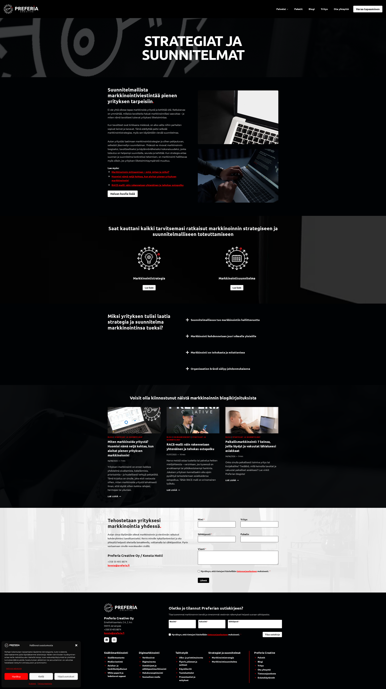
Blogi (312, 9)
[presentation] (134, 420)
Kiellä (41, 676)
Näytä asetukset (66, 676)
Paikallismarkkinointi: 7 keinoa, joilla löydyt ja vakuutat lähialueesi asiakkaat (250, 446)
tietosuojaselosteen (247, 571)
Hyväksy (16, 676)
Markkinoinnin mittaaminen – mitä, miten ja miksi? (140, 171)
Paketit (298, 9)
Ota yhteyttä (341, 9)
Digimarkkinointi (182, 437)
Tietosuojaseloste (45, 683)
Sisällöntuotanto (116, 657)
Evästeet (32, 683)
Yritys (324, 9)
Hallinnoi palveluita (14, 668)
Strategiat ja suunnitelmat (129, 437)
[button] (76, 645)
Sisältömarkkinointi (116, 652)
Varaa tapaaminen (368, 9)
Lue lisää (114, 496)
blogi (110, 437)
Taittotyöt (182, 652)
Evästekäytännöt (266, 677)
